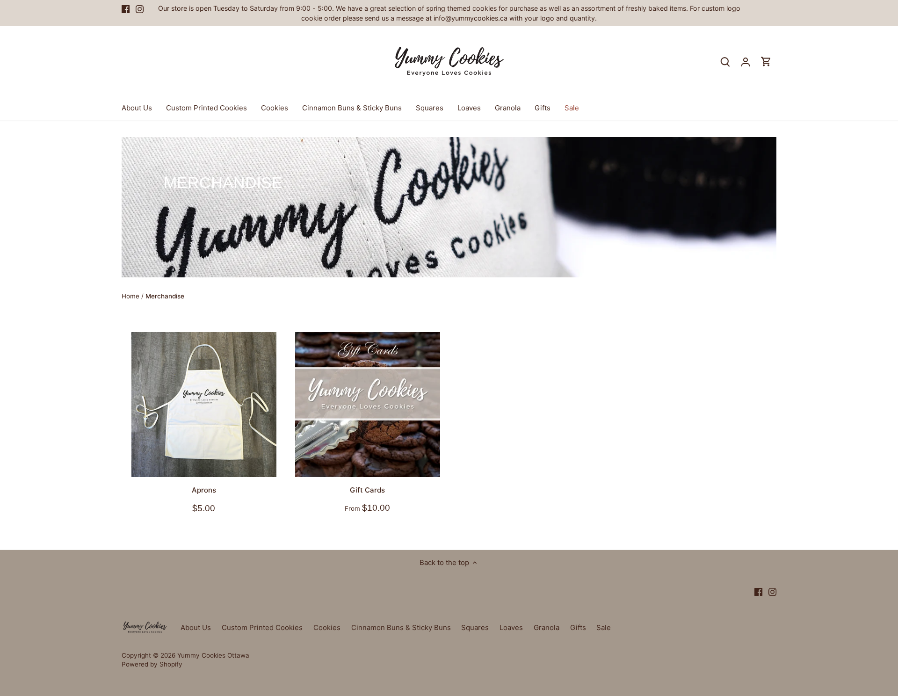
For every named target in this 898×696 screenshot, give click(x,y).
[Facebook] (756, 650)
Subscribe (834, 621)
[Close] (866, 554)
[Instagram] (771, 650)
